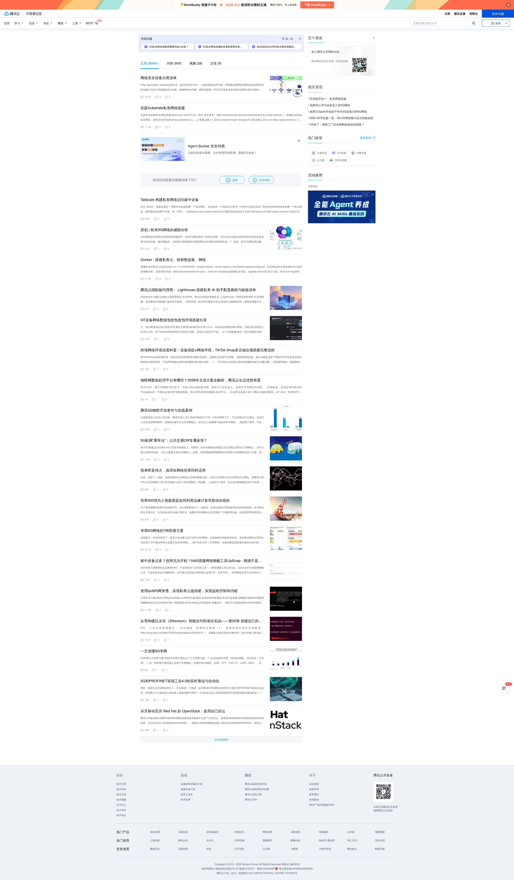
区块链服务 (212, 831)
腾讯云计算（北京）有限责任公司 (235, 873)
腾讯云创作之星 (253, 794)
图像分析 (295, 840)
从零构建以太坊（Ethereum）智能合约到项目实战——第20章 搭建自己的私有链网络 (202, 620)
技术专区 (121, 815)
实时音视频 (341, 160)
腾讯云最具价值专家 (256, 783)
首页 (7, 23)
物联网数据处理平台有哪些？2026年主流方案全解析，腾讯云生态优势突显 (201, 379)
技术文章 (121, 783)
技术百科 (121, 810)
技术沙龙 (121, 794)
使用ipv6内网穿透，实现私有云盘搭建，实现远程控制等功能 (189, 590)
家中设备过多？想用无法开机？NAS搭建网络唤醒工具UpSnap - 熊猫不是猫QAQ (202, 560)
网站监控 (352, 848)
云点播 (320, 160)
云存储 (350, 831)
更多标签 (365, 138)
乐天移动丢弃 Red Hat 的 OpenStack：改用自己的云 (183, 710)
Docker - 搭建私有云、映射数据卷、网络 (173, 259)
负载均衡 (183, 848)
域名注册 (155, 831)
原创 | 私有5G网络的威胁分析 (164, 229)
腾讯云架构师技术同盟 (257, 789)
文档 (447, 13)
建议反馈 (459, 13)
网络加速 (267, 831)
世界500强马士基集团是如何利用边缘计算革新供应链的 (185, 500)
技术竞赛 (185, 799)
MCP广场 (92, 23)
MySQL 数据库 (327, 840)
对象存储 (361, 152)
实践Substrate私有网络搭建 (163, 107)
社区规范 (314, 783)
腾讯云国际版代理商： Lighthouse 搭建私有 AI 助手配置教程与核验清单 (198, 289)
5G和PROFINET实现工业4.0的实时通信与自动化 (180, 680)
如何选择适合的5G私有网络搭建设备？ (278, 46)
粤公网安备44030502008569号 (296, 868)
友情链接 (314, 799)
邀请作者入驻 (188, 789)
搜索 (473, 23)
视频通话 (267, 840)
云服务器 (322, 152)
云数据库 (295, 831)
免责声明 (314, 789)
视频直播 (380, 831)
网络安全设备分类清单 (159, 77)
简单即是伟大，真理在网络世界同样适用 (173, 470)
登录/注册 (498, 14)
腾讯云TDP (251, 799)
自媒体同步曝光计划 (191, 783)
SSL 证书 (352, 840)
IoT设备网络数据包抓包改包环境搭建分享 (174, 319)
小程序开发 (325, 848)
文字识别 (239, 848)
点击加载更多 (221, 739)
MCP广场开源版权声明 (321, 804)
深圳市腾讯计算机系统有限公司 (218, 868)
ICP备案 (341, 152)
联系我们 (314, 794)
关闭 (373, 195)
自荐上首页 (187, 794)
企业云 (210, 840)
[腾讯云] (12, 13)
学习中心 (121, 804)
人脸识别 (155, 840)
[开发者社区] (34, 13)
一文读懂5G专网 (154, 650)
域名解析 (323, 831)
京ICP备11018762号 (286, 873)
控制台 (473, 13)
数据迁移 (380, 848)
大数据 (294, 848)
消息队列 (239, 831)
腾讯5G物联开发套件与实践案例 (166, 410)
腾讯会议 (183, 840)
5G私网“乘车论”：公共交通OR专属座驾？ (174, 440)
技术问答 (121, 789)
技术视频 (121, 799)
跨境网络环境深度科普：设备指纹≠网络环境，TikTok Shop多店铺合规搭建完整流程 (208, 349)
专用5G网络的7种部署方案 (162, 530)
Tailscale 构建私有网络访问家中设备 (170, 199)
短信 (208, 848)
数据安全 (155, 848)
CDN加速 (240, 840)
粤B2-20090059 (266, 868)
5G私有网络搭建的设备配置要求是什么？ (225, 46)
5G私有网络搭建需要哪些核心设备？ (169, 46)
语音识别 (380, 840)
